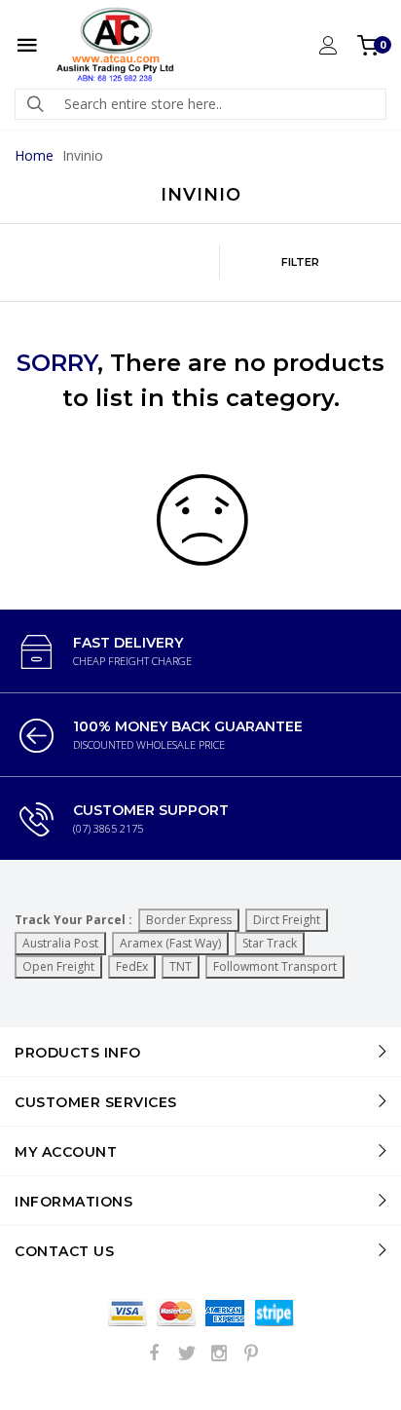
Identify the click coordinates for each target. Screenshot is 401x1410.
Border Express (189, 919)
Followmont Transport (275, 966)
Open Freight (58, 966)
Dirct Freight (286, 919)
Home (34, 155)
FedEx (132, 966)
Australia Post (60, 943)
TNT (180, 966)
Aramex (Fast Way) (170, 943)
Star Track (269, 943)
